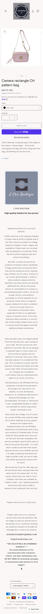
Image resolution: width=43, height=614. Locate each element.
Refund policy (24, 608)
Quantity (5, 113)
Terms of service (30, 604)
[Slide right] (26, 76)
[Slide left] (16, 76)
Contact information (10, 608)
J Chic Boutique (20, 602)
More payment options (21, 137)
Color (4, 103)
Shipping (4, 93)
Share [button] (6, 158)
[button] (5, 11)
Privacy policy (18, 604)
